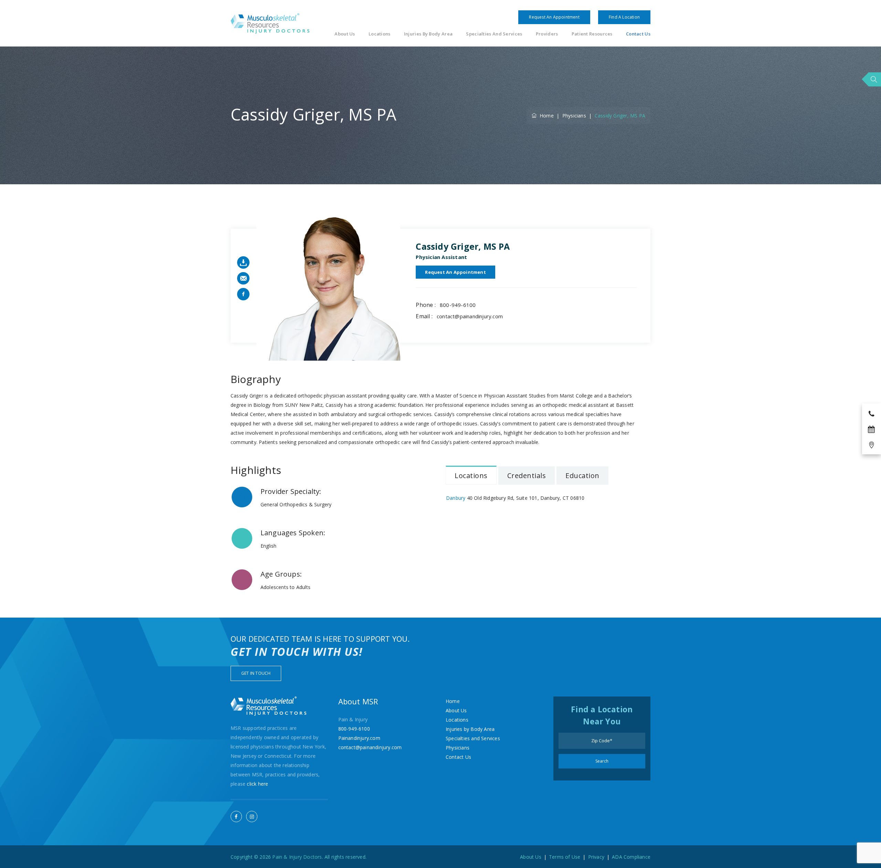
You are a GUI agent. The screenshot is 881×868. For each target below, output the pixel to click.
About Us (345, 34)
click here (257, 784)
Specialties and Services (494, 34)
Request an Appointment (554, 17)
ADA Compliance (631, 857)
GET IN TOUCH (255, 673)
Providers (547, 34)
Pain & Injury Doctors (297, 857)
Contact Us (638, 34)
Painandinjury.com (359, 738)
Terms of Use (564, 857)
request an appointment (455, 272)
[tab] (471, 475)
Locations (380, 34)
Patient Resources (592, 34)
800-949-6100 (458, 304)
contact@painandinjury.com (470, 316)
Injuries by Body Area (428, 34)
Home (545, 115)
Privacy (596, 857)
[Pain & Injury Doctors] (270, 23)
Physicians (457, 747)
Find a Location (624, 17)
